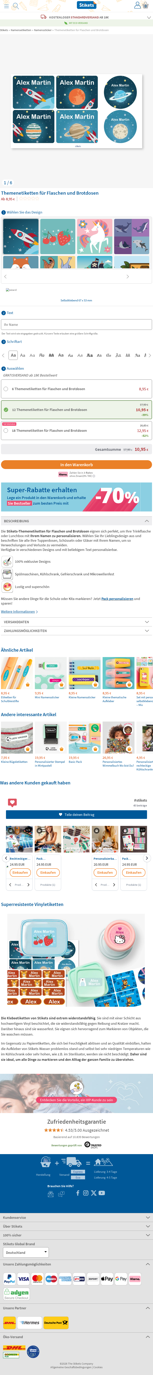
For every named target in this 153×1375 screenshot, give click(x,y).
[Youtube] (102, 1193)
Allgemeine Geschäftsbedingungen (70, 1367)
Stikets (4, 30)
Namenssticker (43, 30)
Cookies (98, 1367)
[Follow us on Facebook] (78, 1193)
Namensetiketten (21, 30)
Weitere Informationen (18, 611)
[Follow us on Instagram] (86, 1193)
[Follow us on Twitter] (94, 1193)
